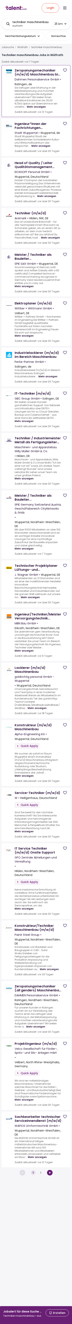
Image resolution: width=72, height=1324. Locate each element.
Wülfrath (22, 47)
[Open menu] (64, 8)
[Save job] (65, 70)
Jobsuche (8, 47)
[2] (50, 1172)
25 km (58, 24)
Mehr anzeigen (36, 106)
